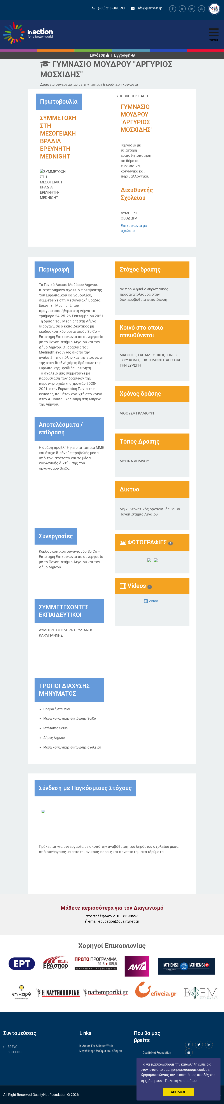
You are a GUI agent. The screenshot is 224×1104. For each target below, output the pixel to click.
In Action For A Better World (96, 1046)
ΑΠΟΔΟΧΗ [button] (178, 1092)
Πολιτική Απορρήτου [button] (181, 1081)
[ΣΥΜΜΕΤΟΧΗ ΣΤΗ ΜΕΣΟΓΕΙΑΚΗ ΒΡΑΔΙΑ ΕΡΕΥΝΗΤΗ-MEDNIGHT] (149, 560)
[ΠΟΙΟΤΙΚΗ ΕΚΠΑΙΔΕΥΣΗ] (52, 811)
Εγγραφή (122, 55)
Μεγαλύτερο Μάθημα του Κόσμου (100, 1051)
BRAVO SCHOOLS (14, 1049)
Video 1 (154, 601)
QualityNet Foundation (157, 1053)
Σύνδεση (98, 55)
